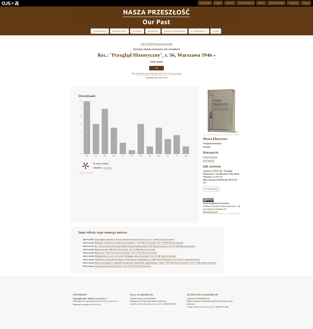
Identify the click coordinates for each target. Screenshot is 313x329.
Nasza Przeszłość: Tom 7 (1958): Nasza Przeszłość (162, 243)
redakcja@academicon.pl (147, 304)
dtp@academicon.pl (201, 307)
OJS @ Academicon (109, 301)
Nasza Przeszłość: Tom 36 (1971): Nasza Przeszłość (178, 259)
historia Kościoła (210, 157)
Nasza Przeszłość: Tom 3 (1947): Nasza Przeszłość (136, 253)
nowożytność (208, 161)
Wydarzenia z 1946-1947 (104, 253)
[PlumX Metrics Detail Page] (85, 165)
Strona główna (100, 31)
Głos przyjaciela (101, 266)
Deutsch (229, 3)
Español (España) (276, 3)
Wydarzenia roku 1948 (103, 249)
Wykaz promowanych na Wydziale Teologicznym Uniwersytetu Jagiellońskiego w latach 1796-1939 (134, 263)
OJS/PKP (97, 304)
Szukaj (216, 31)
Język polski (205, 3)
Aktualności (152, 31)
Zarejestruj (293, 3)
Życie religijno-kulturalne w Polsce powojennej (113, 239)
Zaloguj (306, 3)
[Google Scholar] (214, 55)
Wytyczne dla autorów (174, 31)
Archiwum (137, 31)
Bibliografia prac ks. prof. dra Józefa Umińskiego (114, 256)
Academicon (101, 298)
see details (107, 168)
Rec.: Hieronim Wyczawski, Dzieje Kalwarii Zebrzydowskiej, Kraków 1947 (123, 246)
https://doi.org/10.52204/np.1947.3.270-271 (153, 73)
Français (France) (246, 3)
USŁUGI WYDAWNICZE (198, 298)
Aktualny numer (119, 31)
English (218, 3)
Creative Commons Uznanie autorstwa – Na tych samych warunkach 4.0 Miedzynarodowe (221, 209)
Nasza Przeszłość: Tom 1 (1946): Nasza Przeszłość (153, 239)
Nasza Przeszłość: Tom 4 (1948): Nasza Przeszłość (174, 246)
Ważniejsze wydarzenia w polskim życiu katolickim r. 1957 (117, 243)
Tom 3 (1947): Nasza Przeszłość (156, 44)
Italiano (261, 3)
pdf (156, 68)
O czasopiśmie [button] (198, 31)
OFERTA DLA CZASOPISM (142, 298)
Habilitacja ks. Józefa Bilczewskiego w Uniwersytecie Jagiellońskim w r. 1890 (125, 259)
